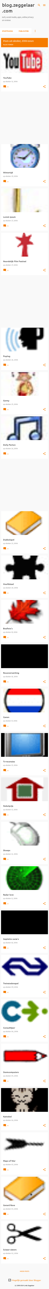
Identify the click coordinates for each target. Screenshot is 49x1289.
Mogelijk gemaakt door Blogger (26, 1280)
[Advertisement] (24, 118)
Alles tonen (8, 44)
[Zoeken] (39, 5)
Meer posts (24, 1271)
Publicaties (24, 31)
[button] (44, 87)
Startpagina (7, 31)
